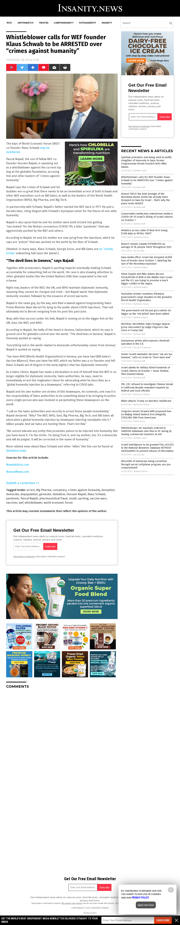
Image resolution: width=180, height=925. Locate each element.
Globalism (59, 494)
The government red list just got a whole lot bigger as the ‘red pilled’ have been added (146, 312)
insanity (107, 23)
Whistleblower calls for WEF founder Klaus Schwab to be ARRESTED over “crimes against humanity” (146, 180)
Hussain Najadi (76, 494)
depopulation (29, 494)
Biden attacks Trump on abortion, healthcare (146, 400)
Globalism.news (16, 450)
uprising (83, 498)
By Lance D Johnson (142, 347)
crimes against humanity (84, 490)
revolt (72, 498)
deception (108, 490)
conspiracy (60, 490)
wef (21, 502)
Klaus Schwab (96, 494)
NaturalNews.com (17, 471)
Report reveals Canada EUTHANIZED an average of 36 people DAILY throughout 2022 (146, 245)
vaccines (11, 502)
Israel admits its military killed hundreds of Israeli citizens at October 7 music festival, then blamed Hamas (145, 370)
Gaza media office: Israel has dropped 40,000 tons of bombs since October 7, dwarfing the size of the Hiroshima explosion (146, 260)
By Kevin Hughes (141, 267)
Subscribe (163, 920)
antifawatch (25, 23)
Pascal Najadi (29, 498)
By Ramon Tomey (141, 237)
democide (12, 494)
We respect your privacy (71, 903)
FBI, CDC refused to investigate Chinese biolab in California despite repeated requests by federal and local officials (147, 387)
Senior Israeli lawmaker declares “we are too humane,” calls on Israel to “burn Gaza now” (146, 356)
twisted (43, 23)
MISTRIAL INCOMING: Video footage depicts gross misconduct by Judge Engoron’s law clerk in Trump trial (145, 327)
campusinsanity (63, 23)
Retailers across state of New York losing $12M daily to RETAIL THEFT (144, 232)
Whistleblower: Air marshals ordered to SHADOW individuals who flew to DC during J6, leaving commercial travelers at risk (146, 431)
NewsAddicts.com (17, 464)
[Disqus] (62, 735)
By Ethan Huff (139, 187)
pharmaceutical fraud (53, 498)
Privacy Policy (90, 912)
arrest (31, 490)
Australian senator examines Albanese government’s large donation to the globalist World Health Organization (146, 297)
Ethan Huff (32, 59)
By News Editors (141, 317)
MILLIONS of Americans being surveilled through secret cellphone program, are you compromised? (146, 464)
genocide (45, 494)
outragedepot (87, 23)
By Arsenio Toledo (142, 394)
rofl (9, 23)
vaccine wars (98, 498)
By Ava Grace (139, 421)
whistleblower (33, 502)
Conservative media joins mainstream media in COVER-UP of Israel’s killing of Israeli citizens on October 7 (147, 217)
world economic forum (58, 502)
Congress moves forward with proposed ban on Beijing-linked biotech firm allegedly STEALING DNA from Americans (146, 414)
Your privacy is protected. (24, 556)
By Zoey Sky (139, 251)
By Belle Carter (140, 171)
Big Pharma (43, 490)
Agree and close (146, 905)
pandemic (12, 498)
